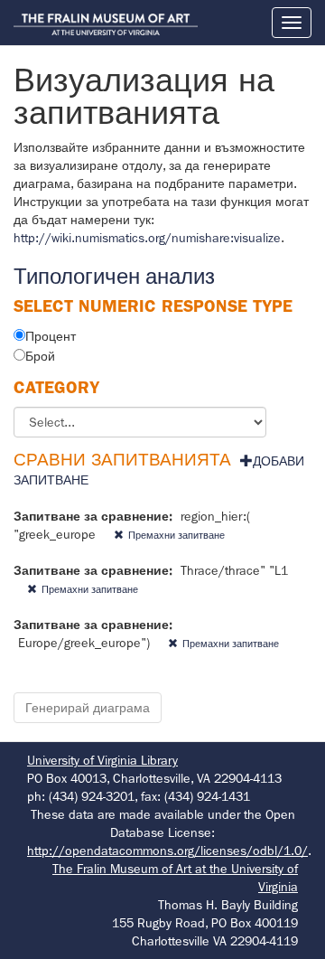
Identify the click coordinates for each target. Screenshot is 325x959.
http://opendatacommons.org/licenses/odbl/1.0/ (167, 850)
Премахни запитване (176, 535)
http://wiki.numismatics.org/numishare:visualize (147, 238)
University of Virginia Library (102, 760)
